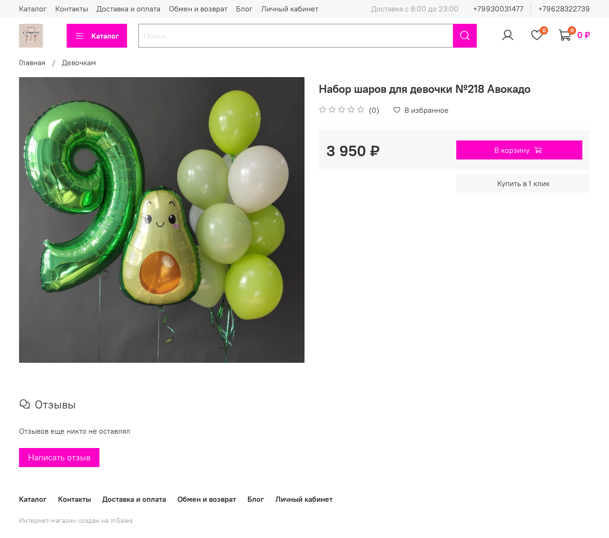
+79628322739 (564, 8)
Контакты (71, 8)
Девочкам (79, 62)
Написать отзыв (59, 457)
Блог (244, 8)
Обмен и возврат (198, 8)
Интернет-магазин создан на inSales (76, 520)
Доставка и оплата (128, 8)
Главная (32, 62)
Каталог (33, 8)
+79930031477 (498, 8)
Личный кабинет (289, 8)
